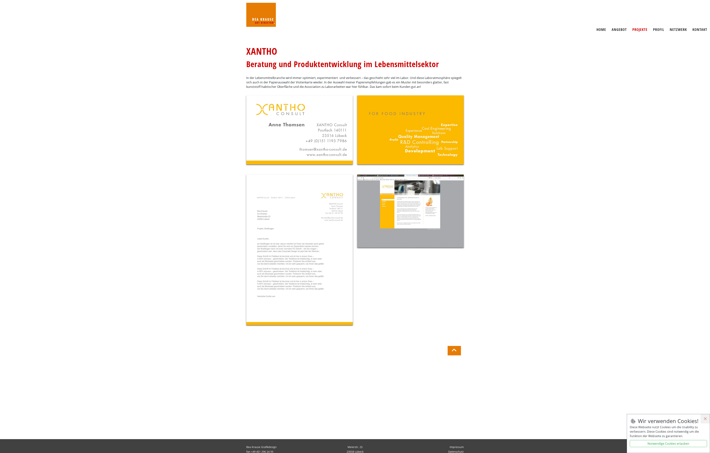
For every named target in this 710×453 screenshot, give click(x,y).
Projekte (640, 29)
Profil (658, 29)
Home (601, 29)
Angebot (619, 29)
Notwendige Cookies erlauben (668, 444)
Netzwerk (678, 29)
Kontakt (699, 29)
